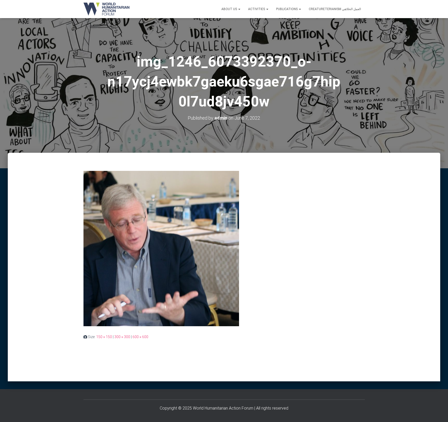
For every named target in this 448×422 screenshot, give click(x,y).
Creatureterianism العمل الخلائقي (335, 9)
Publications (287, 9)
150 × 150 (104, 337)
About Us (229, 9)
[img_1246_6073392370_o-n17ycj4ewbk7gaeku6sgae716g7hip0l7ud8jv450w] (161, 248)
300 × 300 (122, 337)
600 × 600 (140, 337)
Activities (257, 9)
